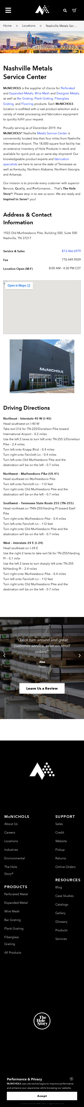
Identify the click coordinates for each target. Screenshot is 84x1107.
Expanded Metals (21, 93)
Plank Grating (43, 98)
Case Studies (64, 896)
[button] (4, 656)
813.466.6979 (71, 251)
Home (7, 25)
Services (61, 939)
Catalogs (61, 904)
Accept (42, 1096)
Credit (59, 832)
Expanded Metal (16, 903)
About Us (10, 824)
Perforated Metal (16, 894)
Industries (11, 850)
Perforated (68, 88)
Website (61, 841)
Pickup (60, 850)
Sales (59, 824)
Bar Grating (25, 98)
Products (61, 930)
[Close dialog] (71, 1078)
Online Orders (65, 867)
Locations (28, 25)
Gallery (60, 913)
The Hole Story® (10, 870)
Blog (58, 887)
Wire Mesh (42, 93)
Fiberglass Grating (11, 940)
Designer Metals (67, 93)
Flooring (27, 104)
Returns (60, 858)
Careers (9, 832)
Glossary (61, 922)
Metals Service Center (52, 133)
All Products (12, 952)
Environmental (14, 858)
